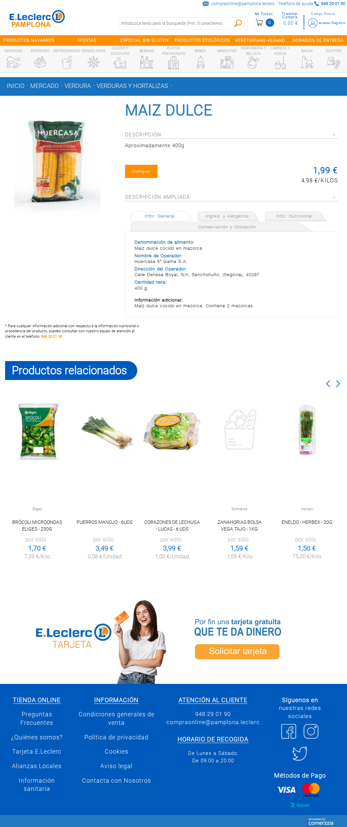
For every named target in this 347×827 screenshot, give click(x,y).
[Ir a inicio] (37, 20)
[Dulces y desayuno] (119, 62)
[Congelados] (93, 62)
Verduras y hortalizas (132, 86)
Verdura (77, 86)
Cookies (116, 751)
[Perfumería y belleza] (253, 62)
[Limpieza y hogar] (280, 62)
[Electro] (333, 62)
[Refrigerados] (66, 62)
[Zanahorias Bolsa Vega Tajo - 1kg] (239, 431)
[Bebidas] (146, 62)
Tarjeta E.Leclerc (36, 751)
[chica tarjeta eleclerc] (87, 641)
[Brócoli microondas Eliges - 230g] (37, 431)
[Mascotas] (227, 62)
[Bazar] (307, 62)
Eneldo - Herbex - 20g (307, 522)
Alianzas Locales (37, 766)
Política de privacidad (116, 737)
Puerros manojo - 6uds (104, 522)
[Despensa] (40, 62)
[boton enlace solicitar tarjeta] (260, 641)
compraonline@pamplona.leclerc (243, 3)
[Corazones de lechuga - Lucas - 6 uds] (172, 431)
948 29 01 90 (51, 336)
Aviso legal (116, 766)
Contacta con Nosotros (116, 780)
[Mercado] (13, 62)
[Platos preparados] (173, 62)
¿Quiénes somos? (37, 737)
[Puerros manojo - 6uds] (105, 431)
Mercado (44, 86)
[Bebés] (200, 62)
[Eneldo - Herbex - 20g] (307, 431)
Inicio (15, 86)
